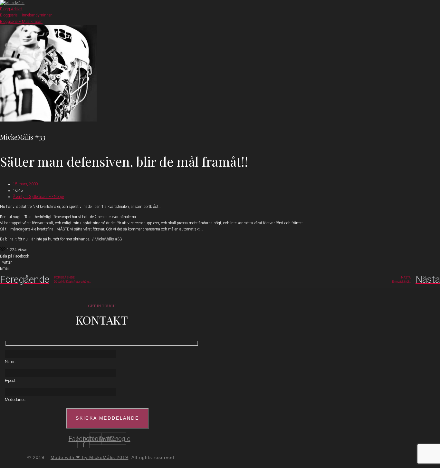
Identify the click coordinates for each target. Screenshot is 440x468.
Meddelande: (15, 399)
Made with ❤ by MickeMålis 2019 (90, 457)
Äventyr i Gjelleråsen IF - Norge (38, 196)
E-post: (10, 380)
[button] (220, 256)
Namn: (10, 361)
